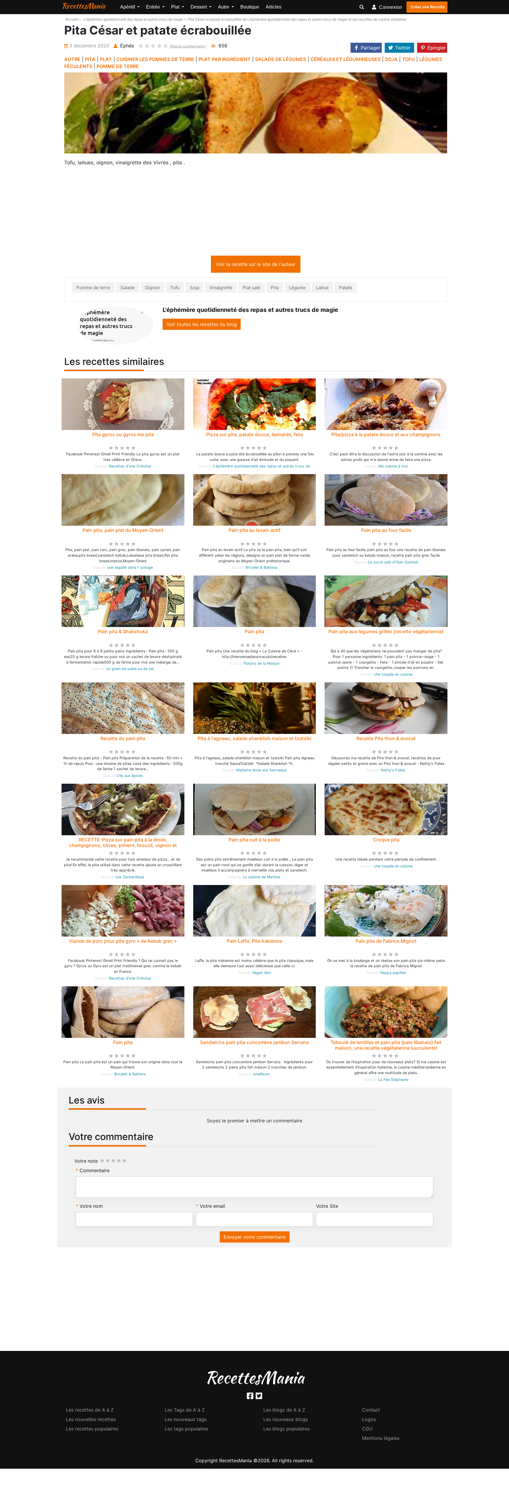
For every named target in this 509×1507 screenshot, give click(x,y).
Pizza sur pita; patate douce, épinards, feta (254, 436)
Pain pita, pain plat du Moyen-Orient (122, 531)
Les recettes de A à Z (90, 1411)
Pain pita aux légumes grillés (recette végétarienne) (386, 633)
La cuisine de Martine (261, 878)
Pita (275, 289)
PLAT (106, 59)
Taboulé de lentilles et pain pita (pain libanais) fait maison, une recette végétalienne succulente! (386, 1046)
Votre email (212, 1207)
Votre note (86, 1162)
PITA (90, 59)
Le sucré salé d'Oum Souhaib (393, 563)
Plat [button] (176, 6)
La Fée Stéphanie (393, 1080)
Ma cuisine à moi (393, 467)
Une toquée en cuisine (393, 675)
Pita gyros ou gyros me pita (123, 436)
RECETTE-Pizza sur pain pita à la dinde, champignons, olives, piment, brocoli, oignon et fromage (123, 846)
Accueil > (73, 19)
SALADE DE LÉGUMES (280, 59)
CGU (367, 1430)
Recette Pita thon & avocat (386, 739)
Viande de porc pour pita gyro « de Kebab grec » (123, 942)
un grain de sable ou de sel (130, 670)
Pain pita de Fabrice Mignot (386, 942)
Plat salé (251, 289)
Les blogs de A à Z (284, 1411)
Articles (273, 6)
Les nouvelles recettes (91, 1420)
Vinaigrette (220, 289)
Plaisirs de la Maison (262, 664)
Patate (345, 289)
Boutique (249, 6)
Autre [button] (224, 6)
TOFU (408, 59)
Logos (369, 1420)
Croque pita (386, 841)
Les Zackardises (129, 878)
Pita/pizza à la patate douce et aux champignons (386, 436)
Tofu (175, 289)
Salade (127, 289)
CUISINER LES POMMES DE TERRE (155, 59)
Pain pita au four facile (386, 531)
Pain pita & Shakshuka (123, 633)
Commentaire (95, 1171)
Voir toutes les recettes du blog (201, 325)
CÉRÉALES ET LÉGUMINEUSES (345, 59)
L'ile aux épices (130, 777)
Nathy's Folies (393, 771)
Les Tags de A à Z (185, 1411)
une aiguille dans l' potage (130, 568)
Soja (194, 289)
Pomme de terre (93, 289)
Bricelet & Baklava (261, 568)
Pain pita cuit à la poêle (254, 841)
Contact (371, 1411)
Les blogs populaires (286, 1430)
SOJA (391, 59)
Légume (297, 289)
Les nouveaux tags (185, 1420)
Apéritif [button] (128, 6)
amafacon (261, 1075)
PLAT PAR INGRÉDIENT (225, 59)
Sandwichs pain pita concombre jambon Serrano (254, 1043)
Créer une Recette (428, 6)
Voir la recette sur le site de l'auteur (255, 265)
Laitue (322, 289)
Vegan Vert (261, 974)
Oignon (152, 289)
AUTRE (72, 59)
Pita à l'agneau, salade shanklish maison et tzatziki (254, 739)
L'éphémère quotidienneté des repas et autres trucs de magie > (134, 19)
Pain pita (254, 633)
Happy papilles (393, 974)
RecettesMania (83, 6)
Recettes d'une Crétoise (130, 467)
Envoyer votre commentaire (255, 1238)
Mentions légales (380, 1439)
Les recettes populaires (92, 1430)
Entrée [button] (153, 6)
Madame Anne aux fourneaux (261, 771)
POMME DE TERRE (118, 66)
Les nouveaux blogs (285, 1420)
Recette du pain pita (122, 739)
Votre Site (327, 1207)
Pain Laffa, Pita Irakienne (254, 942)
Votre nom (91, 1207)
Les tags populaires (186, 1430)
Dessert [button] (199, 6)
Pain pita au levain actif (254, 531)
